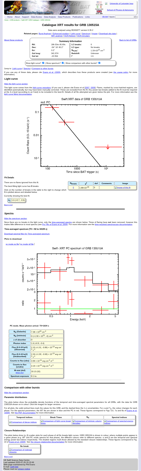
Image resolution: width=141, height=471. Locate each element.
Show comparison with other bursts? (82, 63)
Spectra (27, 68)
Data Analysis (50, 17)
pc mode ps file (12, 244)
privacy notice (24, 469)
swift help (14, 467)
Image (94, 33)
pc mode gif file (27, 244)
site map (105, 16)
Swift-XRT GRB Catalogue (30, 20)
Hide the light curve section (16, 84)
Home (10, 17)
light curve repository (42, 87)
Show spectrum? (53, 63)
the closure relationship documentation (47, 442)
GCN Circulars (83, 36)
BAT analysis (57, 36)
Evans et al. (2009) (51, 72)
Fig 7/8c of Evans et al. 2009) (55, 224)
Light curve (75, 33)
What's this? (20, 373)
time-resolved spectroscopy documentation (113, 224)
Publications (78, 17)
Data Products (64, 17)
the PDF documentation (25, 413)
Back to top (8, 205)
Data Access (36, 17)
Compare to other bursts (42, 68)
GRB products (15, 20)
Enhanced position (61, 33)
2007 (87, 87)
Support (25, 17)
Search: (112, 17)
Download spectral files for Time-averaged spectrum (27, 234)
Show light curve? (34, 63)
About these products (13, 40)
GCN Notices (69, 36)
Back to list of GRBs (128, 40)
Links (87, 17)
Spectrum (86, 33)
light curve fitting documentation (18, 94)
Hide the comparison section (16, 392)
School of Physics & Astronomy (120, 10)
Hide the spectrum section (15, 218)
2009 (93, 87)
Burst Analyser (45, 33)
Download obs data (107, 33)
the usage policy (120, 72)
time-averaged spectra (62, 222)
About (17, 17)
